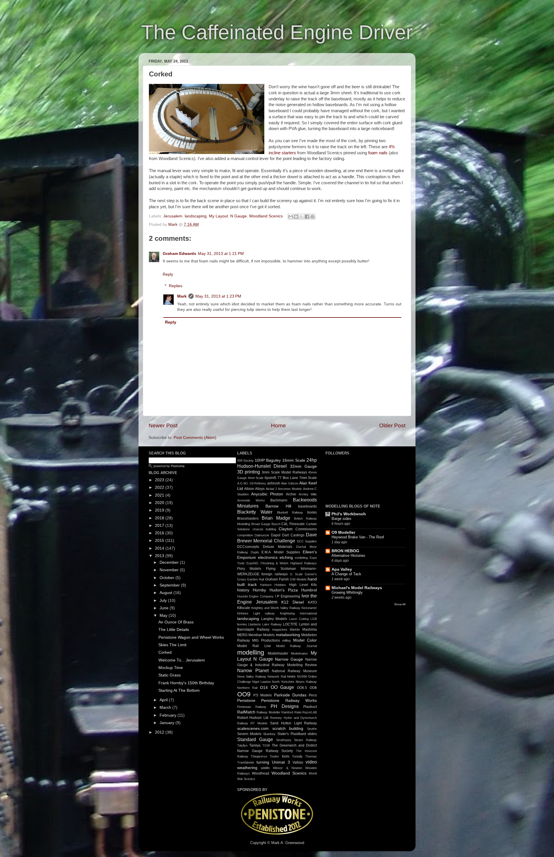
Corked (165, 652)
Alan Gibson (289, 483)
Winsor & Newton (287, 768)
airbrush (273, 483)
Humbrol (309, 590)
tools (285, 756)
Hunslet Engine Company (255, 596)
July (164, 600)
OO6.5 (302, 688)
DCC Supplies (307, 541)
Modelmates (299, 653)
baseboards (307, 506)
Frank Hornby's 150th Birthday (186, 683)
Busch (276, 524)
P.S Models (262, 695)
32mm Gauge (303, 466)
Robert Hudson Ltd (253, 718)
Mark (173, 224)
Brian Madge (276, 517)
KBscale (243, 608)
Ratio (298, 712)
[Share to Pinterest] (312, 216)
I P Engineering (287, 596)
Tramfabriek (245, 762)
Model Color (305, 640)
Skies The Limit (172, 645)
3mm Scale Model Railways (284, 472)
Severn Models (249, 734)
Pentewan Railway (251, 706)
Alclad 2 (271, 488)
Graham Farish (277, 579)
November (170, 570)
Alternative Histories (348, 555)
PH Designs (285, 706)
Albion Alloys (254, 489)
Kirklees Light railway (256, 613)
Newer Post (163, 425)
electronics (268, 557)
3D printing (248, 471)
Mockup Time (170, 668)
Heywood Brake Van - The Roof (358, 537)
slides (312, 734)
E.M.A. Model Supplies (280, 552)
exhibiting (301, 557)
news (291, 676)
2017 (160, 525)
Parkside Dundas (290, 695)
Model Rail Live (254, 646)
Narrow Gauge (289, 659)
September (170, 585)
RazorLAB (309, 712)
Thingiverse (259, 756)
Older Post (392, 425)
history (243, 590)
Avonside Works (251, 500)
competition (245, 535)
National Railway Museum (294, 671)
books (312, 512)
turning (263, 762)
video (311, 761)
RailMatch (246, 712)
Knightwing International (298, 613)
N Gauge (238, 216)
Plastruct (310, 707)
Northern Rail (247, 687)
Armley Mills (308, 494)
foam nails (378, 153)
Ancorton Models (290, 488)
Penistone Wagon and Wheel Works (191, 637)
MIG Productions (266, 640)
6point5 (270, 478)
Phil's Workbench (349, 514)
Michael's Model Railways (357, 588)
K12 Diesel (292, 602)
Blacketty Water (254, 511)
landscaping (196, 216)
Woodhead (260, 773)
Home (278, 425)
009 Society (245, 460)
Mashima (309, 629)
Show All (399, 604)
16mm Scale (293, 460)
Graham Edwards (179, 253)
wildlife (265, 768)
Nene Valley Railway (251, 676)
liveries (242, 624)
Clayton (286, 529)
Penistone (246, 700)
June (165, 608)
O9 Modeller (343, 532)
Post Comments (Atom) (195, 437)
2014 (160, 548)
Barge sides (341, 518)
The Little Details (173, 629)
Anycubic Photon (267, 494)
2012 (160, 732)
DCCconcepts (248, 547)
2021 (160, 495)
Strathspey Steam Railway (296, 740)
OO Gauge (282, 687)
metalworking (288, 635)
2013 (160, 556)
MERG (242, 635)
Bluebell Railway (290, 512)
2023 (160, 480)
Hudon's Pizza (283, 590)
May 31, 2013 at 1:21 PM (221, 253)
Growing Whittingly (347, 592)
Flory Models (249, 569)
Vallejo (298, 762)
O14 (264, 687)
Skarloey (269, 734)
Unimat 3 (281, 762)
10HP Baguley (268, 460)
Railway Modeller (268, 712)
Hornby (259, 590)
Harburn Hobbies (273, 585)
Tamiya (255, 745)
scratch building (288, 728)
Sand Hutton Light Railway (293, 723)
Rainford (287, 712)
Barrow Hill (278, 506)
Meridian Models (261, 635)
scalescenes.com (253, 728)
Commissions (306, 529)
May (164, 615)
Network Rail (276, 676)
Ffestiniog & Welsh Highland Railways (289, 563)
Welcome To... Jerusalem (181, 660)
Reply (168, 274)
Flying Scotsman (281, 569)
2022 (160, 487)
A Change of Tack (346, 574)
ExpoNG (252, 563)
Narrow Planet (253, 670)
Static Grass (169, 675)
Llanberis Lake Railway (265, 624)
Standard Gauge (255, 739)
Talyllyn (242, 745)
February (168, 715)
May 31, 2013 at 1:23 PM (218, 296)
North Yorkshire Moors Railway (294, 681)
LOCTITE (290, 624)
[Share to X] (301, 216)
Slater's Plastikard (291, 734)
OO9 (243, 694)
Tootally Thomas (304, 756)
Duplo (255, 552)
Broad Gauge (260, 524)
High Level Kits (303, 585)
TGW (266, 745)
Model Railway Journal (296, 646)
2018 (160, 518)
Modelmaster (278, 653)
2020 (160, 503)
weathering (247, 768)
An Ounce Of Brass (176, 622)
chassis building (264, 529)
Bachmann (278, 500)
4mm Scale (256, 478)
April (164, 700)
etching (286, 557)
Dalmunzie (261, 535)
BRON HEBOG (345, 551)
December (170, 562)
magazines (279, 629)
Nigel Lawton (261, 681)
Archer (291, 494)
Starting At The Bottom (179, 690)
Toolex (274, 756)
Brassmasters (248, 518)
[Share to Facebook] (307, 216)
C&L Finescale (293, 524)
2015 (160, 540)
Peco (313, 695)
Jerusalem (172, 216)
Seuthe (312, 728)
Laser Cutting (299, 619)
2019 (160, 510)
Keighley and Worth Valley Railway (275, 608)
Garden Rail (255, 579)
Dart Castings (293, 535)
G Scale (296, 574)
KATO (312, 602)
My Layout (218, 216)
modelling (250, 652)
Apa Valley (342, 569)
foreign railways (274, 574)
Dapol (275, 535)
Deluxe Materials (277, 547)
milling (286, 640)
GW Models (298, 579)
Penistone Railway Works (289, 700)
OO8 (313, 688)
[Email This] (290, 216)
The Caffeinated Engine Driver (277, 32)
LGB (313, 619)
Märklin (295, 629)
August (166, 593)
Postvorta (177, 466)
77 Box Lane (288, 478)
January (167, 723)
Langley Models (274, 619)
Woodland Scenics (266, 216)
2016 (160, 533)
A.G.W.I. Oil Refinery (251, 483)
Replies (175, 286)
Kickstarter (309, 608)
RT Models (258, 723)
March (166, 707)
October (167, 578)
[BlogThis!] (296, 216)
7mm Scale (308, 478)
